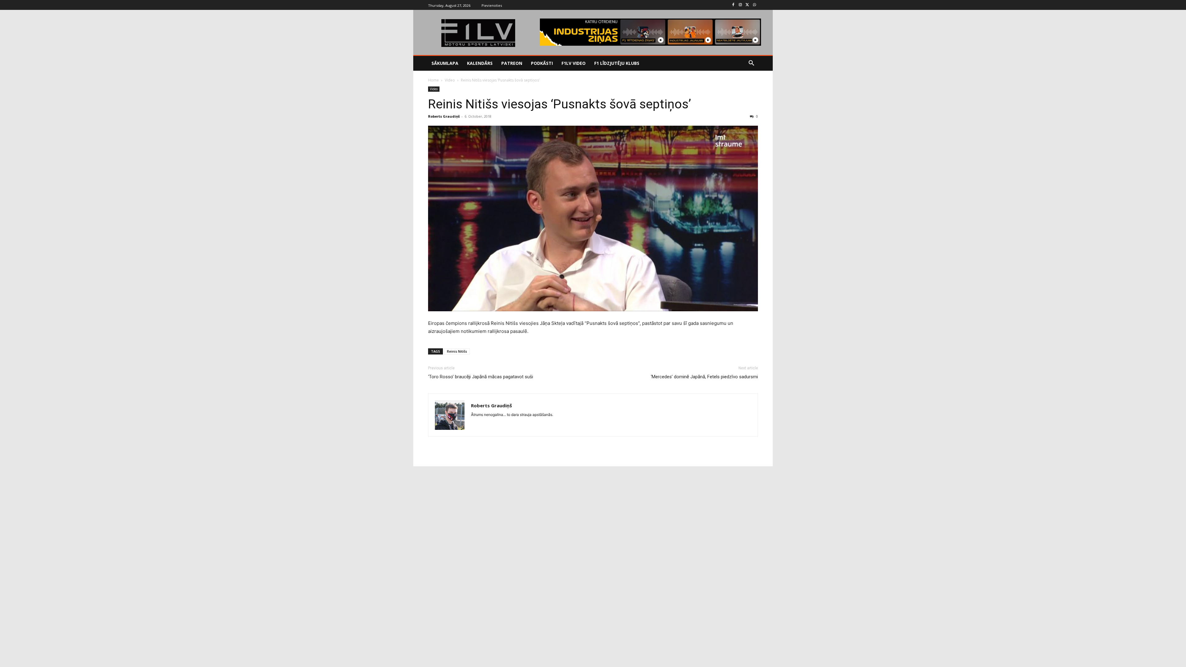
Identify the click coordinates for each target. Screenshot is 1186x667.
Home (433, 80)
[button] (751, 63)
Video (450, 80)
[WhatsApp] (754, 5)
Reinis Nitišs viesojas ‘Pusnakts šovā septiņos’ (559, 104)
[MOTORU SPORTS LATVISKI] (478, 33)
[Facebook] (733, 5)
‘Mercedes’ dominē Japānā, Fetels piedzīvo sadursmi (704, 377)
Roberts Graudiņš (444, 116)
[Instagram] (740, 5)
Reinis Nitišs (457, 351)
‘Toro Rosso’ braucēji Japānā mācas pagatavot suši (480, 377)
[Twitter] (747, 5)
